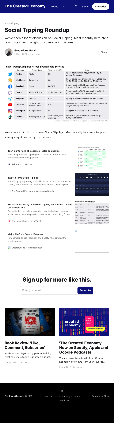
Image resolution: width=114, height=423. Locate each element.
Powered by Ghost (100, 396)
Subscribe (100, 6)
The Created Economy (25, 6)
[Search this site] (76, 6)
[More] (64, 6)
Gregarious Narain (25, 50)
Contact (77, 396)
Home (54, 6)
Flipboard (49, 396)
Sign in (85, 6)
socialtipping (12, 23)
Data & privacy (63, 396)
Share (104, 52)
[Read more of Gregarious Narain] (9, 52)
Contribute (64, 400)
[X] (62, 391)
